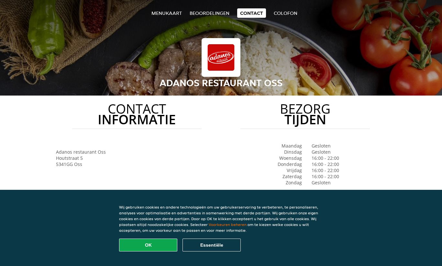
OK (148, 245)
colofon (285, 13)
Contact (251, 13)
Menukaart (166, 13)
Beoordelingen (209, 13)
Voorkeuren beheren (228, 224)
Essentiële (211, 245)
